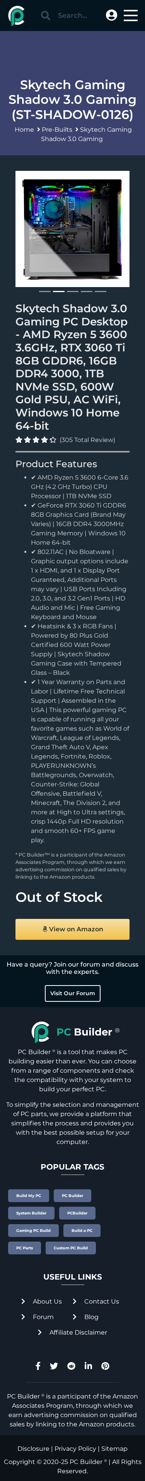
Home (24, 129)
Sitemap (114, 1448)
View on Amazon (75, 929)
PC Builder (86, 1462)
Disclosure (33, 1448)
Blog (91, 1317)
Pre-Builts (57, 129)
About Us (46, 1301)
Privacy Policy (75, 1448)
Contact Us (101, 1301)
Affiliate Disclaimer (77, 1332)
